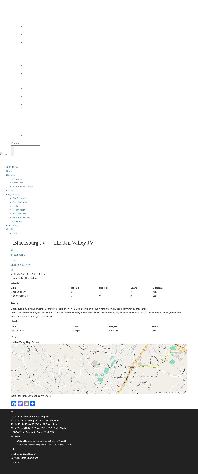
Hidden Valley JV (21, 264)
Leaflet (163, 393)
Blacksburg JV (19, 254)
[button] (99, 366)
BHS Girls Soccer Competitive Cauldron (36, 444)
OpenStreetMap (176, 393)
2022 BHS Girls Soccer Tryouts (32, 441)
